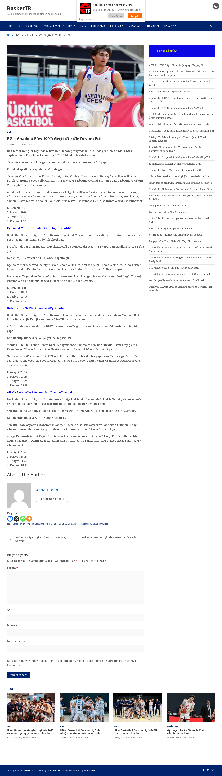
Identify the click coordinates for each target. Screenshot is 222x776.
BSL (11, 25)
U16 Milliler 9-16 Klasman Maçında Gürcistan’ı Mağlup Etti (181, 130)
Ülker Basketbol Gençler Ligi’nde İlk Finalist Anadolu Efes (135, 731)
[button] (216, 6)
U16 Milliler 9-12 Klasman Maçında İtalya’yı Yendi (176, 108)
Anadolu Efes (33, 523)
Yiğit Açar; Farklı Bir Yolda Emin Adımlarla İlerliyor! (186, 731)
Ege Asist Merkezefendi (79, 523)
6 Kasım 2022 (13, 144)
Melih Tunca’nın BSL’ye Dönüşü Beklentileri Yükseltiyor (180, 182)
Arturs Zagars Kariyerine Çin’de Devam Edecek (175, 234)
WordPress (89, 770)
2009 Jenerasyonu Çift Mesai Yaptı (168, 205)
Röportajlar (117, 25)
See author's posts (52, 498)
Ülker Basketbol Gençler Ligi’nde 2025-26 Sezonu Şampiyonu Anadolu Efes (30, 731)
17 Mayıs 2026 (13, 737)
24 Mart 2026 (173, 737)
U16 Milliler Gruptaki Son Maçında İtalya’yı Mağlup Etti (179, 157)
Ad (10, 609)
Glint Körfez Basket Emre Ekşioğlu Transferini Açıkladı (180, 176)
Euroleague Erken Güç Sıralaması (168, 212)
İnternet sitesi (16, 641)
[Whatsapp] (23, 519)
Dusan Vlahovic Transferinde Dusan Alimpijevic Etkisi (179, 124)
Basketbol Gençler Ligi (51, 523)
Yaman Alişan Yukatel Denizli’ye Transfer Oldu (175, 163)
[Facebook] (10, 519)
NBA (70, 25)
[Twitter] (212, 770)
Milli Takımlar (152, 25)
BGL (20, 25)
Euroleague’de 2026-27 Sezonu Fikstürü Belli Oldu (177, 280)
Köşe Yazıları (98, 25)
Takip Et (135, 16)
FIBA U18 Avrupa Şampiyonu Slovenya (170, 228)
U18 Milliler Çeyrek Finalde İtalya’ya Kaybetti (174, 267)
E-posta (13, 625)
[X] (16, 519)
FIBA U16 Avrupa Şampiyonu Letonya (170, 91)
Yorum (12, 567)
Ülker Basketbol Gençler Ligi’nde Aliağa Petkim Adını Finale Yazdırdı (81, 731)
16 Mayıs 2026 (67, 737)
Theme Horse (53, 770)
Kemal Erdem (28, 144)
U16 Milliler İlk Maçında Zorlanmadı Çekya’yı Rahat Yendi (181, 189)
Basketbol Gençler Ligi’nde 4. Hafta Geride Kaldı (108, 537)
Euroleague (32, 25)
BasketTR (19, 8)
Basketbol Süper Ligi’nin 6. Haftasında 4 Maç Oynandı (40, 539)
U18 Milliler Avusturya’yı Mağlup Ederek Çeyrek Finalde (180, 274)
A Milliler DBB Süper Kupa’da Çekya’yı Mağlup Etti (176, 65)
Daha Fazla (170, 25)
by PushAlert (86, 19)
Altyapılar (134, 25)
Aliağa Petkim (19, 523)
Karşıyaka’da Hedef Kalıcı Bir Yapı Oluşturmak (175, 241)
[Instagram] (208, 770)
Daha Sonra (116, 16)
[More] (29, 519)
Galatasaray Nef (100, 523)
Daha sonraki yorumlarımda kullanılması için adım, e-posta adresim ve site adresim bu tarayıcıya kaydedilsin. (71, 663)
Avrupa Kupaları (52, 25)
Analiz (83, 25)
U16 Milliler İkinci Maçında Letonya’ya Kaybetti (175, 170)
